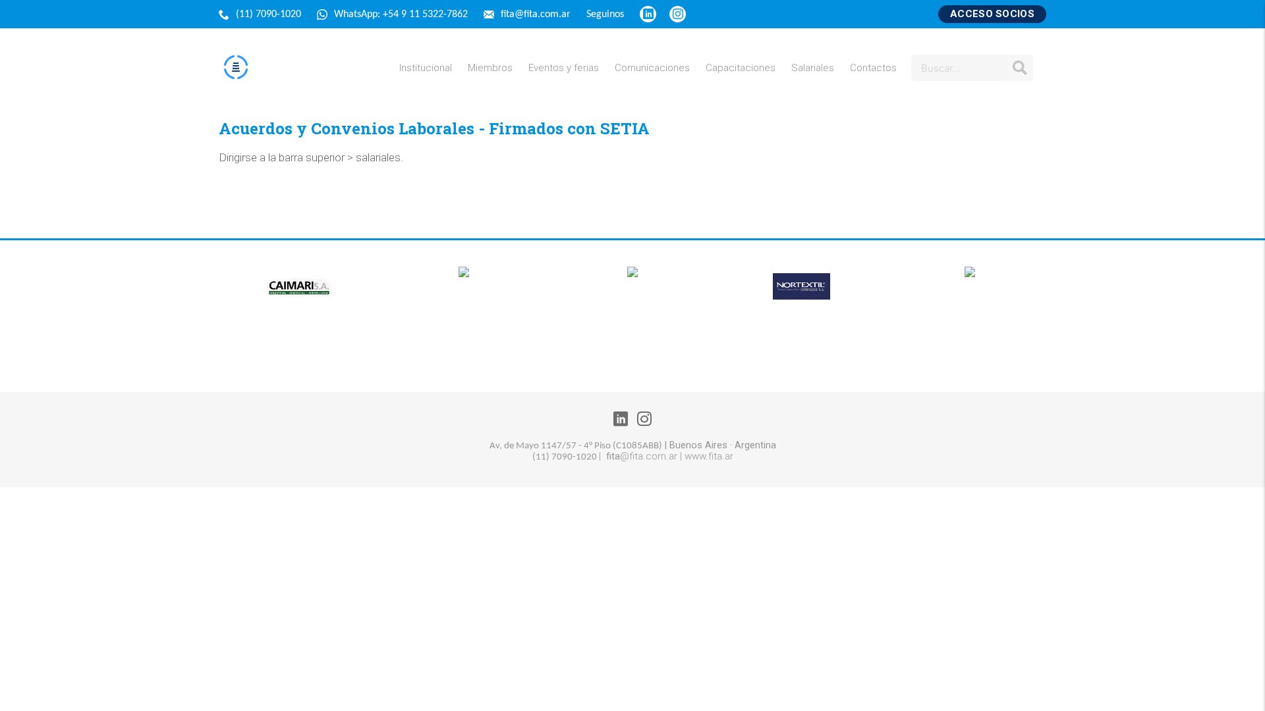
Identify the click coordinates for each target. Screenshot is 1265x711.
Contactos (873, 68)
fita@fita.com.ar (537, 14)
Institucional (425, 68)
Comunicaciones (652, 68)
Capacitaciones (740, 68)
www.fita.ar (709, 456)
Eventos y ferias (563, 68)
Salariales (812, 68)
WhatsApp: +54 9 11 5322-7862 (402, 14)
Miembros (490, 68)
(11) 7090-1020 (270, 14)
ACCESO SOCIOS (992, 14)
